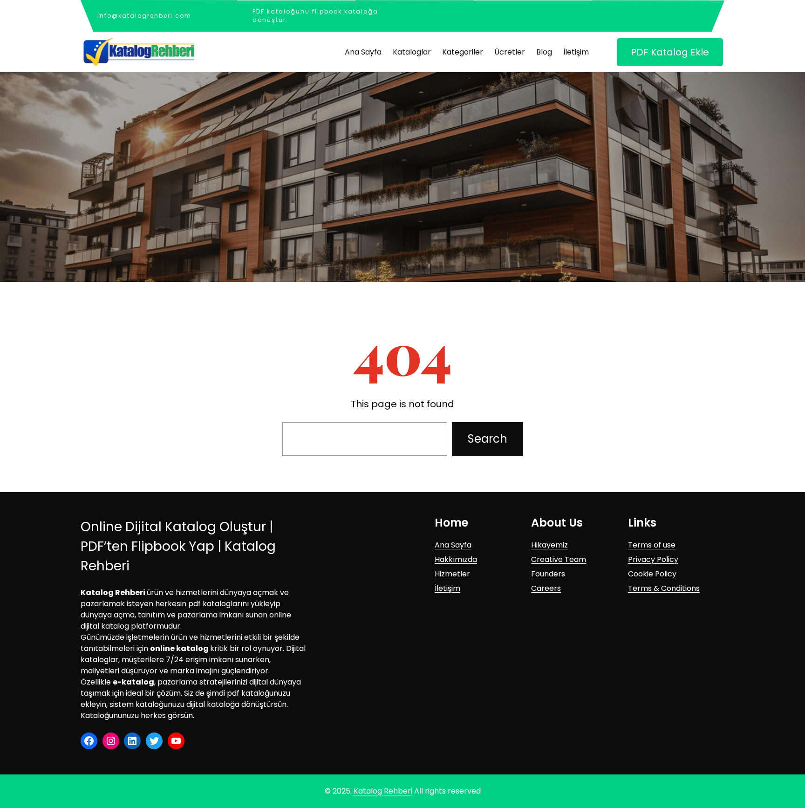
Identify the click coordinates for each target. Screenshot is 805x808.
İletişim (447, 588)
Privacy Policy (653, 559)
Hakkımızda (456, 559)
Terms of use (651, 545)
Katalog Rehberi (383, 791)
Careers (546, 588)
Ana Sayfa (453, 545)
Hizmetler (452, 573)
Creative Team (558, 559)
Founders (548, 573)
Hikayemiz (549, 545)
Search (487, 438)
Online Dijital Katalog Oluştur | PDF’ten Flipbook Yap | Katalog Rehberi (178, 546)
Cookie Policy (652, 573)
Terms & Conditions (664, 588)
